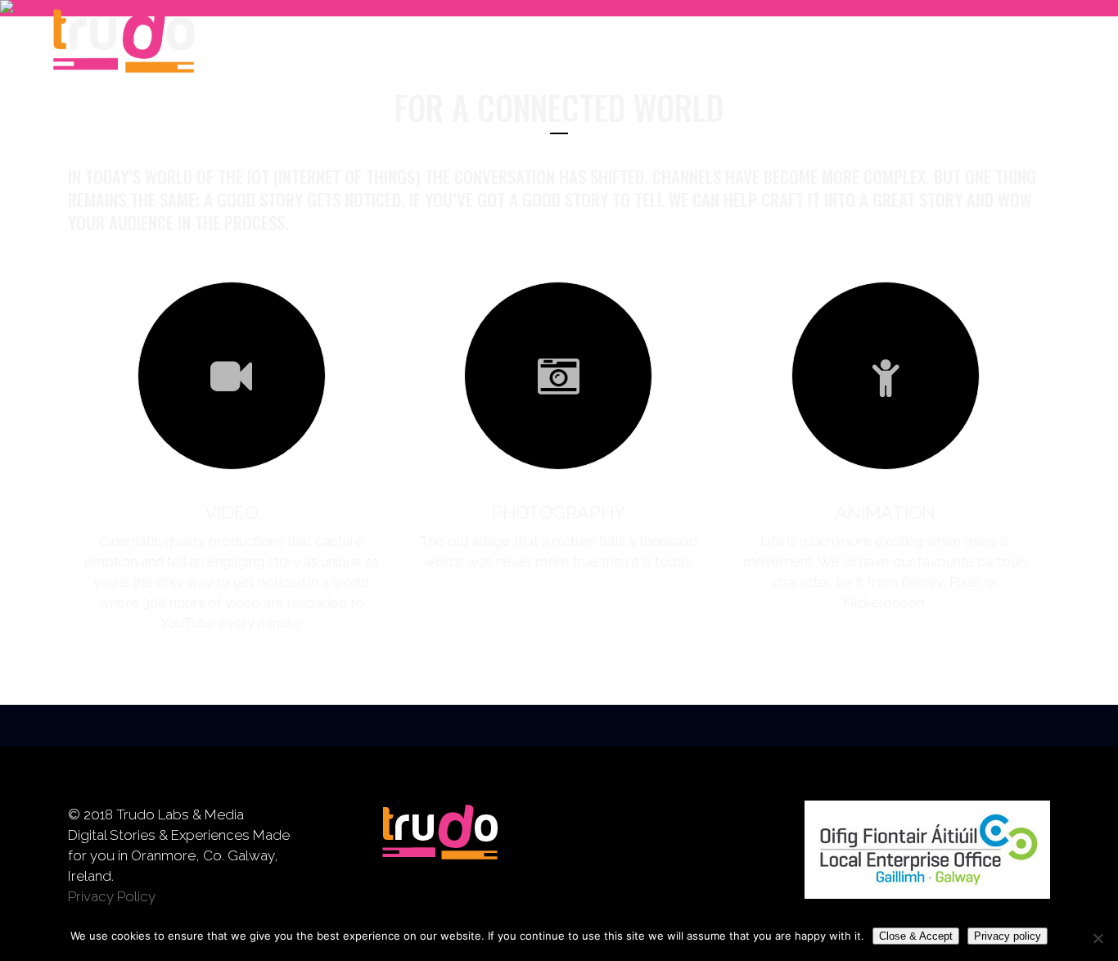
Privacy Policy (112, 896)
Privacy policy (1007, 936)
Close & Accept (916, 936)
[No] (1097, 938)
